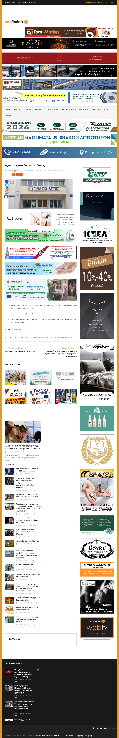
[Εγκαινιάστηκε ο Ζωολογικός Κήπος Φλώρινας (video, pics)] (9, 497)
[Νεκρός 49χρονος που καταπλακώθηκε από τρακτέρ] (9, 567)
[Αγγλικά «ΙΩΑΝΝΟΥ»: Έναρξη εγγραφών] (15, 396)
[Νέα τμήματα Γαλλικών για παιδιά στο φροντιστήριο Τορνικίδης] (41, 396)
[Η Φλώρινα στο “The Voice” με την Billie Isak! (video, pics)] (9, 471)
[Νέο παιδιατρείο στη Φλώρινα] (9, 543)
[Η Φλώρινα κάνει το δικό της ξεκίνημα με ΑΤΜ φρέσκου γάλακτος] (9, 619)
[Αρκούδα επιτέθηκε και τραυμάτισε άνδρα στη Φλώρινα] (9, 532)
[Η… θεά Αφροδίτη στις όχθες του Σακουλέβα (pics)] (9, 600)
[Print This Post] (6, 196)
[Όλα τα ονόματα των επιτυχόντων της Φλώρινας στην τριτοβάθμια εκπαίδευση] (23, 432)
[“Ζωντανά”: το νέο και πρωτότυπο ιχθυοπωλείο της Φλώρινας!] (9, 520)
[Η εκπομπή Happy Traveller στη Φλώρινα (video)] (9, 577)
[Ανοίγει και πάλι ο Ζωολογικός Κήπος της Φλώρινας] (9, 610)
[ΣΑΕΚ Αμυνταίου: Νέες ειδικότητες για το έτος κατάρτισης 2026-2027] (66, 396)
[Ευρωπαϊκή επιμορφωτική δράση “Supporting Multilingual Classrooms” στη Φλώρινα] (66, 377)
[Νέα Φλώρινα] (16, 22)
